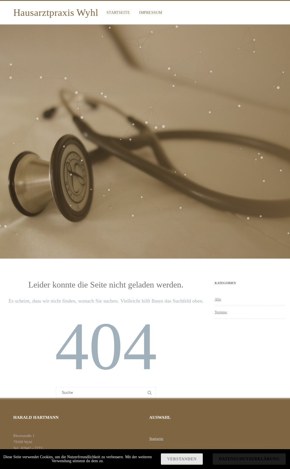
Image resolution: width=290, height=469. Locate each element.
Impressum (150, 12)
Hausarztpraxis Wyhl (55, 12)
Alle (218, 299)
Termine (221, 312)
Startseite (118, 12)
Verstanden (182, 459)
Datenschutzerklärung (249, 459)
